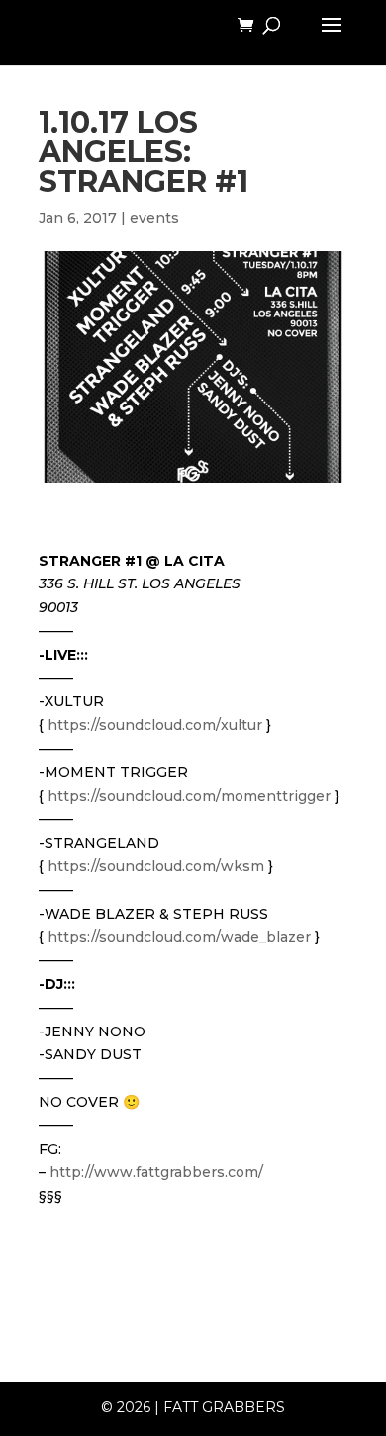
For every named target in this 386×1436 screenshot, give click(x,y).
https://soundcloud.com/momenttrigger (189, 796)
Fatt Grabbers (224, 1407)
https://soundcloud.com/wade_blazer (179, 936)
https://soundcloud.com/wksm (156, 866)
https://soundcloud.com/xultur (155, 725)
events (154, 217)
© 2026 (125, 1407)
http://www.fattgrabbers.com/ (156, 1172)
